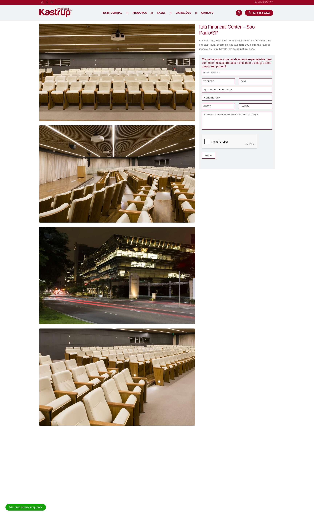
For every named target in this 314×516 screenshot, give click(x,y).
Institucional (112, 12)
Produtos (139, 12)
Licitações (183, 12)
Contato (207, 12)
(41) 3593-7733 (265, 2)
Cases (161, 12)
